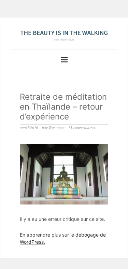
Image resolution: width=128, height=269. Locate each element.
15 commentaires (81, 127)
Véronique (56, 127)
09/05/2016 (29, 127)
